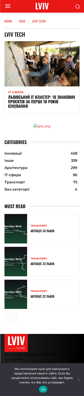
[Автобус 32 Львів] (15, 294)
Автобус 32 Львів (42, 296)
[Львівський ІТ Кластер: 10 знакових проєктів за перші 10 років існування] (42, 63)
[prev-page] (7, 317)
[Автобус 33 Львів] (15, 261)
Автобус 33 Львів (42, 263)
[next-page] (14, 317)
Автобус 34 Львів (42, 230)
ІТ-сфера (16, 92)
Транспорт (38, 226)
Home (8, 21)
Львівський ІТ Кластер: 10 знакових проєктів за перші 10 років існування (41, 101)
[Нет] (78, 379)
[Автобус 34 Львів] (15, 228)
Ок (43, 389)
